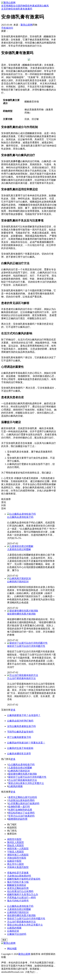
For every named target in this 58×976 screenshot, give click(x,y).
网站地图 (12, 948)
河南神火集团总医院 (18, 867)
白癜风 (45, 5)
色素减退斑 (36, 5)
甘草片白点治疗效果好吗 (21, 816)
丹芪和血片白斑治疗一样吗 (21, 897)
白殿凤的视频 (15, 786)
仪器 (17, 5)
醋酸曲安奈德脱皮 (16, 885)
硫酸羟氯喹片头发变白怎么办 (22, 894)
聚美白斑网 (26, 25)
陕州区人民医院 (15, 842)
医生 (13, 5)
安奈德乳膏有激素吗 (21, 9)
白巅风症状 (13, 931)
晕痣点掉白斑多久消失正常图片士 (26, 783)
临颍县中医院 (14, 861)
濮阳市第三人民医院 (18, 855)
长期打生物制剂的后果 (20, 809)
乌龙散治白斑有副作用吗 (21, 800)
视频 (8, 5)
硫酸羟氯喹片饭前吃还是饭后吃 (23, 879)
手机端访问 (7, 28)
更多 (13, 710)
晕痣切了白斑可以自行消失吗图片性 (26, 646)
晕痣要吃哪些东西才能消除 (21, 614)
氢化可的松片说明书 (18, 900)
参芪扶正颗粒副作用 (18, 888)
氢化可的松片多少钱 (18, 882)
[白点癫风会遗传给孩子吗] (21, 514)
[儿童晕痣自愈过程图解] (20, 546)
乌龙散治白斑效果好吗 (19, 876)
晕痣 (27, 5)
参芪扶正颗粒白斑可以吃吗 (22, 797)
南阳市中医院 (14, 839)
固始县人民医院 (15, 845)
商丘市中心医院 (15, 864)
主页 (3, 9)
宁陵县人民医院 (15, 851)
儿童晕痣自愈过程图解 (19, 549)
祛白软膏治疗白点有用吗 (20, 891)
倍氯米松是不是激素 (18, 872)
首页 (3, 5)
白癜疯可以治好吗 (16, 934)
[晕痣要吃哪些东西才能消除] (22, 610)
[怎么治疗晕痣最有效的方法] (22, 675)
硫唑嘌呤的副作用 (17, 819)
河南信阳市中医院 (16, 858)
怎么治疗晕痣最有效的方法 (21, 678)
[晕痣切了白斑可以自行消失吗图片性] (27, 643)
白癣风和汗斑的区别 (18, 581)
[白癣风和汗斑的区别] (19, 578)
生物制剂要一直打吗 (19, 806)
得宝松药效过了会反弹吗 (21, 813)
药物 (22, 5)
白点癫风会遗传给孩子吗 (20, 517)
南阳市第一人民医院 (18, 848)
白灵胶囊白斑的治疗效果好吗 (23, 803)
